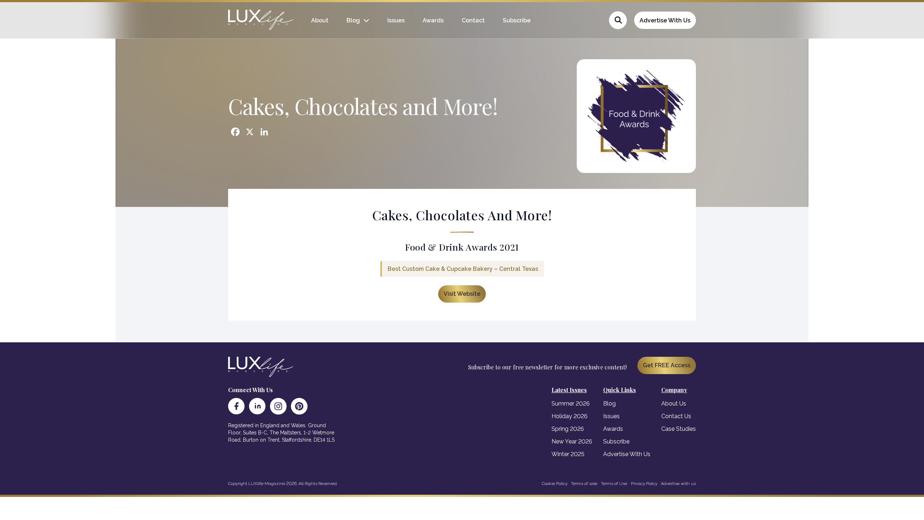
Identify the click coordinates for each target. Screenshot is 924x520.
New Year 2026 (572, 441)
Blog (353, 20)
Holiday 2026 (570, 416)
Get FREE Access (666, 365)
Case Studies (678, 428)
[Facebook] (236, 406)
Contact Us (676, 416)
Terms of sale (584, 483)
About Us (673, 403)
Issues (396, 20)
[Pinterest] (299, 406)
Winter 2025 (568, 454)
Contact (473, 20)
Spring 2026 (568, 428)
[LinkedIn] (257, 406)
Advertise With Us (665, 20)
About (319, 20)
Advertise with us (678, 483)
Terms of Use (614, 483)
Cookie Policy (554, 483)
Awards (433, 20)
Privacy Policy (644, 483)
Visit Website (462, 293)
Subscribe (517, 20)
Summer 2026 (571, 403)
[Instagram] (278, 406)
